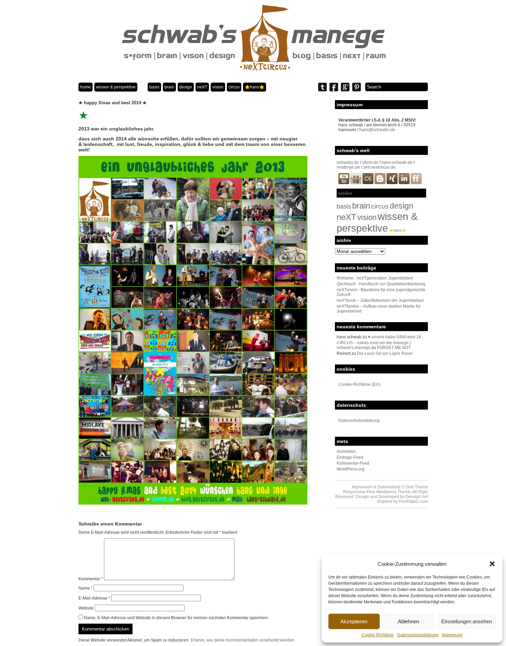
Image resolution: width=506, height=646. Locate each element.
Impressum (452, 635)
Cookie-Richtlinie (377, 635)
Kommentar (90, 578)
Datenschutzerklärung (418, 635)
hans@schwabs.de (377, 129)
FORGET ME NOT (394, 347)
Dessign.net (416, 496)
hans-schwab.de (396, 162)
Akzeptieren (353, 621)
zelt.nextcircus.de (379, 167)
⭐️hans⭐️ (254, 87)
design (185, 87)
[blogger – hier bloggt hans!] (380, 182)
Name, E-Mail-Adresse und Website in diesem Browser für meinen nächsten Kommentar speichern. (176, 617)
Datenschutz (389, 487)
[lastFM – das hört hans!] (367, 182)
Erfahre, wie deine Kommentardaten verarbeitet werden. (243, 640)
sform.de (370, 162)
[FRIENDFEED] (416, 182)
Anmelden (346, 451)
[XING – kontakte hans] (392, 182)
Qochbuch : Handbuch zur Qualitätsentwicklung (381, 284)
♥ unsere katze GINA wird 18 (394, 337)
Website (86, 608)
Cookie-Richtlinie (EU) (359, 384)
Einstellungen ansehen (466, 621)
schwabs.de (348, 162)
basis (154, 87)
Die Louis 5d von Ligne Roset (384, 353)
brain (169, 87)
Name (85, 588)
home (85, 87)
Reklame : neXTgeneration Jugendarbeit (375, 278)
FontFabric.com (413, 501)
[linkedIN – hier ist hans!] (404, 182)
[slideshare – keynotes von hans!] (355, 182)
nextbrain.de (348, 167)
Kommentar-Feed (353, 463)
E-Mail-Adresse (94, 598)
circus (234, 87)
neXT (202, 87)
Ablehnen (408, 621)
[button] (492, 563)
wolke (345, 193)
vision (217, 87)
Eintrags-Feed (350, 457)
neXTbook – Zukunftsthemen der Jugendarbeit (380, 300)
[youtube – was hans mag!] (343, 182)
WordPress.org (351, 469)
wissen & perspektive (116, 87)
